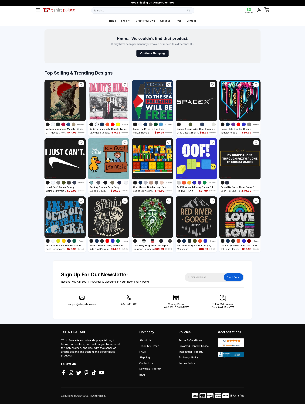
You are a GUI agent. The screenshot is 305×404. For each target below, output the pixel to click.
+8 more (212, 241)
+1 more (125, 241)
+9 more (169, 183)
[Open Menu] (38, 10)
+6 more (256, 124)
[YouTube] (101, 373)
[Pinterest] (86, 373)
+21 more (168, 124)
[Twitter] (78, 373)
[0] (267, 10)
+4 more (125, 124)
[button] (81, 84)
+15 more (80, 124)
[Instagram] (71, 373)
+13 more (212, 183)
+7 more (81, 241)
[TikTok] (94, 373)
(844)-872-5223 (129, 304)
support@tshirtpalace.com (82, 304)
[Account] (259, 10)
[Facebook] (63, 373)
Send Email (233, 277)
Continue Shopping (152, 53)
